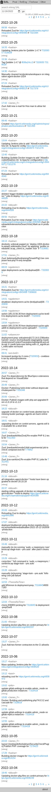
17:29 (4, 753)
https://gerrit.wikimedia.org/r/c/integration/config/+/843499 (25, 291)
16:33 (4, 47)
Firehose (33, 2)
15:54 (4, 444)
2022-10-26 (9, 22)
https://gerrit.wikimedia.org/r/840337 (25, 626)
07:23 (4, 171)
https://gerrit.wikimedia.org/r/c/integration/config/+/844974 (24, 147)
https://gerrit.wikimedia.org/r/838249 (25, 777)
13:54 (4, 323)
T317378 (34, 88)
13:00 (4, 697)
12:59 (4, 709)
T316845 (39, 585)
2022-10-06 (9, 656)
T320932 (34, 356)
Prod (15, 2)
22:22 (4, 205)
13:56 (4, 311)
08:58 (4, 27)
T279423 (33, 746)
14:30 (4, 71)
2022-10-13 (9, 471)
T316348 (20, 390)
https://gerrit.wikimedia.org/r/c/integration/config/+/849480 (25, 31)
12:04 (4, 602)
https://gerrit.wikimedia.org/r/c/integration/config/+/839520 (25, 665)
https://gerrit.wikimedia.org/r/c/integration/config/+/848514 (25, 87)
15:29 (4, 558)
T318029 (7, 52)
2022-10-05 (9, 736)
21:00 (4, 622)
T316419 (33, 690)
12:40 (4, 154)
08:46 (4, 120)
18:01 (4, 421)
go (23, 11)
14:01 (4, 299)
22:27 (4, 191)
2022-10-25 (9, 42)
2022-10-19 (9, 186)
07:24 (4, 83)
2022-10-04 (9, 768)
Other (43, 2)
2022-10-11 (9, 539)
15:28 (4, 570)
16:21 (4, 287)
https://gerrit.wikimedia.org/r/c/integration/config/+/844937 (25, 162)
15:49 (4, 544)
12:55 (4, 721)
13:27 (4, 641)
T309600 (32, 292)
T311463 (11, 438)
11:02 (4, 334)
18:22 (4, 408)
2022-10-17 (9, 282)
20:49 (4, 385)
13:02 (4, 685)
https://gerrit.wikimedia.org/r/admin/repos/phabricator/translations (25, 125)
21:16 (4, 476)
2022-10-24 (9, 98)
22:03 (4, 741)
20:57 (4, 373)
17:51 (4, 255)
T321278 (39, 148)
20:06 (4, 397)
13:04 (4, 140)
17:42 (4, 103)
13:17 (4, 661)
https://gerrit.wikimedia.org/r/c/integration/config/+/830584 (24, 221)
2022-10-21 (9, 116)
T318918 (17, 702)
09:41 (4, 353)
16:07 (4, 432)
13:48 (4, 456)
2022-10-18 (9, 236)
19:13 (4, 241)
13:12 (4, 673)
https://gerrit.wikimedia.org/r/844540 (25, 175)
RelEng (23, 2)
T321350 (30, 126)
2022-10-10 (9, 597)
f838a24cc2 (27, 62)
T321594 (34, 33)
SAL (6, 1)
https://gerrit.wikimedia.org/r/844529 (25, 197)
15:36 (4, 59)
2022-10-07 (9, 637)
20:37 (4, 488)
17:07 (4, 522)
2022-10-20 (9, 135)
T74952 (29, 450)
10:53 (4, 582)
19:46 (4, 773)
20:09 (4, 510)
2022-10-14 (9, 368)
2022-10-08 (9, 617)
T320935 (39, 62)
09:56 (4, 217)
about (45, 789)
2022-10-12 (9, 505)
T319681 (44, 248)
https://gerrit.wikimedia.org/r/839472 (25, 677)
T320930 (36, 316)
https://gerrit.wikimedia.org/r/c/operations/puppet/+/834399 (25, 494)
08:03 (4, 267)
